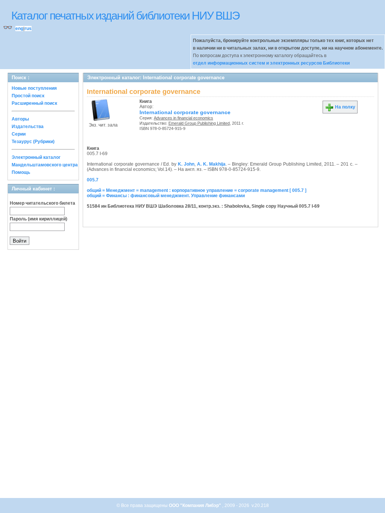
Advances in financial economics (183, 118)
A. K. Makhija (211, 164)
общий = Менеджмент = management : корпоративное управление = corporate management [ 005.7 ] (196, 190)
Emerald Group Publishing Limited (199, 123)
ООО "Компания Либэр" (195, 505)
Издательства (28, 126)
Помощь (21, 172)
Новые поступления (34, 88)
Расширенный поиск (34, 103)
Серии (19, 134)
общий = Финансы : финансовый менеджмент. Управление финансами (166, 195)
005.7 (93, 180)
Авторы (20, 119)
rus (28, 28)
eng (19, 28)
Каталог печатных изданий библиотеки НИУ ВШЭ (125, 15)
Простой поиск (28, 95)
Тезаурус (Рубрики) (33, 141)
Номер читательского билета (42, 203)
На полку (344, 107)
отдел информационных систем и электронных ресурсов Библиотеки (271, 63)
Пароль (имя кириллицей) (38, 219)
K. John (186, 164)
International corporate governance (184, 112)
